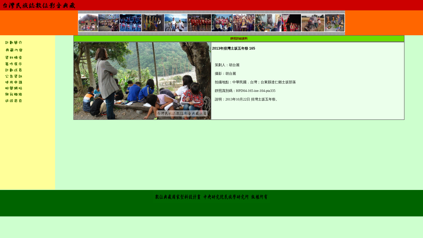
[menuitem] (13, 49)
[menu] (13, 49)
